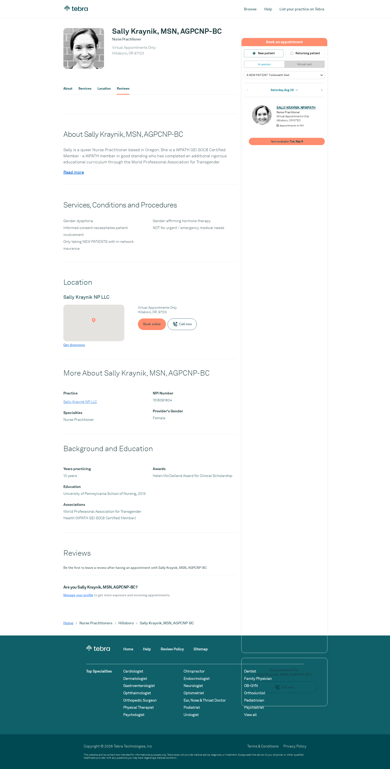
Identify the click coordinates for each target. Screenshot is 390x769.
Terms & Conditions (262, 746)
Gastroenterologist (139, 685)
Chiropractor (194, 671)
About (67, 88)
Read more (73, 172)
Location (104, 88)
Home (68, 623)
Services (84, 88)
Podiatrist (192, 707)
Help (268, 9)
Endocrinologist (197, 678)
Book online (152, 324)
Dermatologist (135, 678)
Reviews (123, 88)
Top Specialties (99, 671)
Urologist (191, 715)
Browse (250, 9)
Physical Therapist (138, 707)
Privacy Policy (294, 746)
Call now (287, 687)
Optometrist (194, 693)
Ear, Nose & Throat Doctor (205, 700)
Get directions (74, 345)
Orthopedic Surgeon (140, 700)
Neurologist (193, 685)
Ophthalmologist (137, 693)
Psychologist (133, 715)
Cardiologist (133, 671)
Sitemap (201, 649)
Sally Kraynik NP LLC (80, 402)
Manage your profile (78, 595)
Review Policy (172, 649)
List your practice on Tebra (302, 9)
